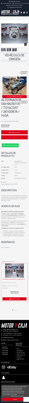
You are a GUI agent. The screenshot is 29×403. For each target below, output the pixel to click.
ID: (2, 182)
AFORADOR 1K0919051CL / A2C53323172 (13, 279)
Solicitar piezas (21, 353)
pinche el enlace (6, 396)
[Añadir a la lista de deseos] (14, 137)
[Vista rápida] (26, 269)
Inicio (18, 349)
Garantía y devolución (5, 347)
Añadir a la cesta (15, 132)
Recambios (20, 351)
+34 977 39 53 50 (7, 3)
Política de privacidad (5, 353)
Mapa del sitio (20, 359)
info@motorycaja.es (15, 1)
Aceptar (15, 399)
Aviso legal (5, 350)
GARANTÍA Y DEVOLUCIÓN (15, 7)
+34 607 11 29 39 (17, 333)
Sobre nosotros (21, 355)
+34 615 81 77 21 (18, 3)
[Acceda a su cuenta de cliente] (3, 378)
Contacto (19, 357)
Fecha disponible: (6, 184)
